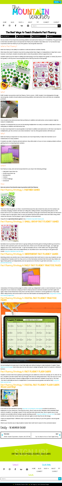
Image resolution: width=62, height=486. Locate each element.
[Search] (59, 25)
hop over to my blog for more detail (32, 408)
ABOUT (30, 22)
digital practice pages (7, 367)
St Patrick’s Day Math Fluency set (35, 219)
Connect (46, 22)
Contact (56, 22)
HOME (4, 22)
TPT (38, 22)
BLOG (12, 22)
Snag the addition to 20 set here (45, 414)
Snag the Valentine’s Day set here (14, 251)
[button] (8, 36)
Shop (20, 22)
